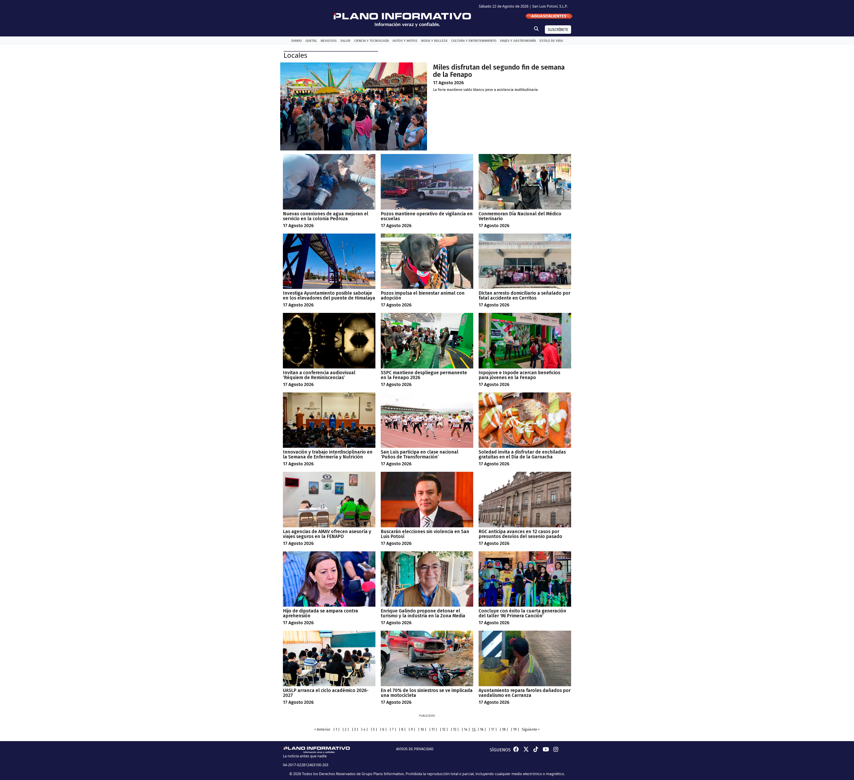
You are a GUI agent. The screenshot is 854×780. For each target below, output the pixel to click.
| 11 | (433, 729)
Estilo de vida (551, 41)
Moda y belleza (434, 41)
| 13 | (455, 729)
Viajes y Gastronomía (518, 41)
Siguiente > (531, 729)
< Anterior (322, 729)
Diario (296, 41)
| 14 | (465, 729)
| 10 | (422, 729)
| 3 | (355, 729)
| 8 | (402, 729)
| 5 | (374, 729)
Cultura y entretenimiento (473, 41)
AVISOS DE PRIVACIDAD (414, 749)
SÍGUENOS (500, 750)
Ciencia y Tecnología (371, 41)
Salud (345, 41)
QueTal (311, 41)
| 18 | (504, 729)
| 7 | (392, 729)
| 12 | (444, 729)
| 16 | (481, 729)
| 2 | (345, 729)
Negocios (329, 41)
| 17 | (493, 729)
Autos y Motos (405, 41)
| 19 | (515, 729)
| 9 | (411, 729)
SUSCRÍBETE (558, 29)
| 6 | (383, 729)
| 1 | (336, 729)
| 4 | (364, 729)
